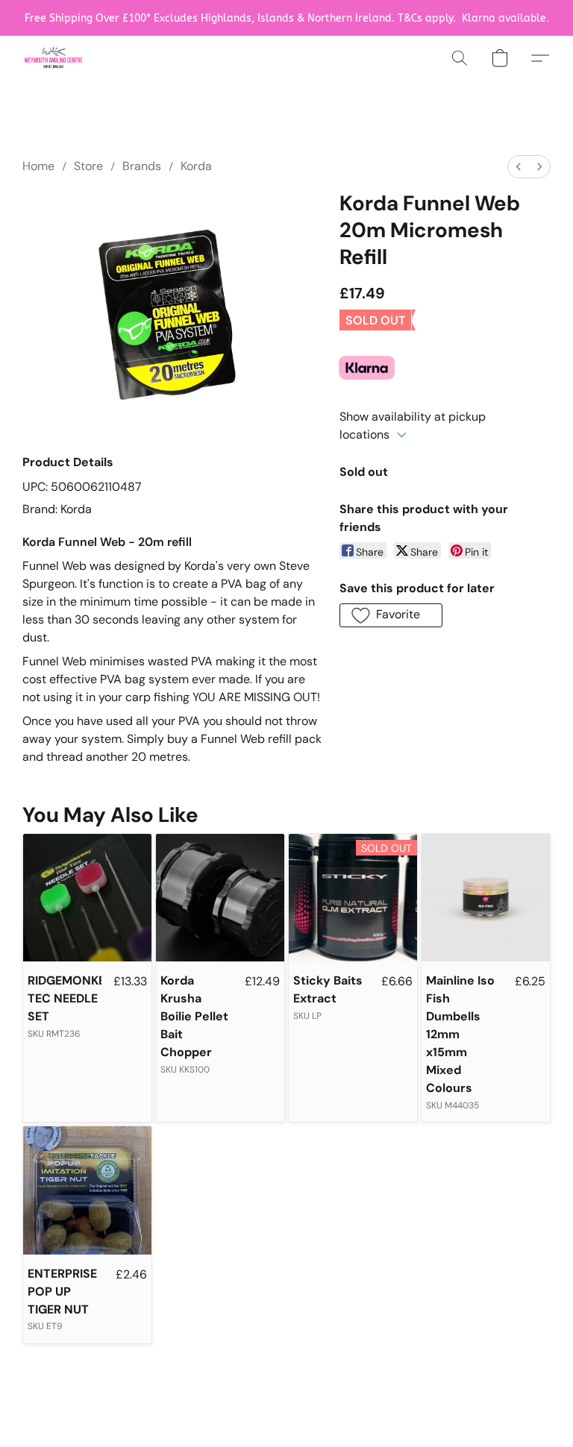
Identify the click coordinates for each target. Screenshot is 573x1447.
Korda (196, 166)
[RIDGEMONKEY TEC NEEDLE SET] (87, 898)
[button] (53, 58)
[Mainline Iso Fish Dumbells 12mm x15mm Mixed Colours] (486, 898)
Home (38, 166)
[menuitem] (518, 167)
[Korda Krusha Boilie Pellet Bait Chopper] (220, 898)
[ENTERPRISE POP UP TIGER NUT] (87, 1190)
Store (88, 166)
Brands (141, 166)
